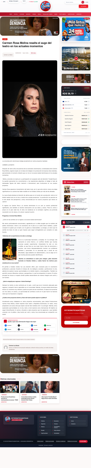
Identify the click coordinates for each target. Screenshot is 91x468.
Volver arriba (83, 441)
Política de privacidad (50, 441)
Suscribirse (83, 6)
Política (16, 14)
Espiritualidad (71, 14)
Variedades (78, 14)
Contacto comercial (48, 445)
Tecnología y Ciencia (47, 14)
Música (39, 14)
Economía (22, 14)
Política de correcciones (72, 441)
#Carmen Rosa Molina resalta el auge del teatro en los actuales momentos (19, 339)
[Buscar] (82, 2)
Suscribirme (76, 322)
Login (86, 2)
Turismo (34, 14)
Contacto (73, 423)
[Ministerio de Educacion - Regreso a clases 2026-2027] (76, 29)
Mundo (55, 14)
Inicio (11, 14)
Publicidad (41, 445)
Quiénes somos (40, 441)
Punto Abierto (62, 14)
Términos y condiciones (60, 441)
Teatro (5, 39)
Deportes (28, 14)
